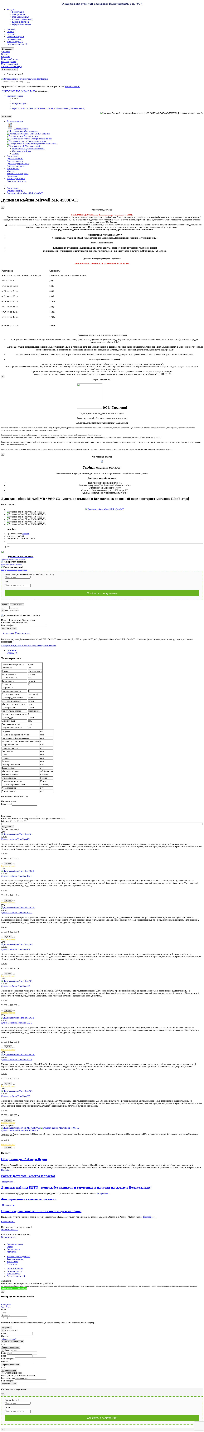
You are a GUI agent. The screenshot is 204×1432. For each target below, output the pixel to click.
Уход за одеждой (33, 146)
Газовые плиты (31, 136)
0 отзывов (8, 633)
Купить (5, 605)
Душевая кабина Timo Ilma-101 (15, 839)
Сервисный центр (15, 36)
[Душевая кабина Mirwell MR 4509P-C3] (104, 509)
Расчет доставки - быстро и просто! (28, 1176)
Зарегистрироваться (10, 1347)
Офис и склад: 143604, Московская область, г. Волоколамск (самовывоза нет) (48, 108)
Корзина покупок (20, 22)
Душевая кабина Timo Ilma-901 (15, 986)
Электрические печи (16, 181)
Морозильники (31, 131)
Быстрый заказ (17, 605)
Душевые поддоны (16, 166)
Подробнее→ (7, 1170)
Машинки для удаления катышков (28, 148)
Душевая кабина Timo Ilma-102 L (16, 876)
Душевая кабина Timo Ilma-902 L (16, 1023)
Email (3, 1333)
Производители (14, 39)
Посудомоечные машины (45, 143)
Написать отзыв (22, 633)
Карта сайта (12, 1261)
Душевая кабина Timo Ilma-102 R (16, 912)
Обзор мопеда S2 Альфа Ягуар (24, 1159)
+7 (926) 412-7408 (41, 1288)
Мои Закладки (13, 1273)
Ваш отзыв (6, 816)
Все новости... (8, 1221)
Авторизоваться (9, 1370)
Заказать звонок (72, 86)
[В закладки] (14, 608)
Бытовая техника (15, 121)
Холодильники (21, 129)
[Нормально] (19, 821)
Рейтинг (5, 821)
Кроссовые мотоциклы (17, 173)
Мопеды (11, 171)
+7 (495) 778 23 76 (9, 91)
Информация (7, 49)
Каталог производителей (18, 1256)
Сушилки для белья (21, 151)
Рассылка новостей (16, 1276)
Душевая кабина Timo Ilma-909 (15, 1096)
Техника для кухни (16, 178)
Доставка (11, 29)
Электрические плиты (41, 139)
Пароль (4, 1336)
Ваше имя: (6, 804)
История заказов (14, 1271)
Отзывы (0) (12, 653)
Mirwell (25, 533)
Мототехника (13, 168)
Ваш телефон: (7, 625)
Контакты (11, 1252)
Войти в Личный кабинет (12, 1342)
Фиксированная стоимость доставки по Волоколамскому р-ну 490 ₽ (102, 3)
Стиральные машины (40, 134)
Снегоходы (12, 176)
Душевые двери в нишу (18, 163)
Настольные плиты (37, 141)
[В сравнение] (17, 608)
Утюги (15, 153)
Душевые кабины (15, 158)
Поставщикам (13, 1249)
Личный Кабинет (15, 1268)
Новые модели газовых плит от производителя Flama (41, 1211)
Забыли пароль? (8, 1339)
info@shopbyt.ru (41, 91)
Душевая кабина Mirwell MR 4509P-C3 (19, 1130)
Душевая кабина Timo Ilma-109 (15, 949)
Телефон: (5, 1315)
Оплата (10, 31)
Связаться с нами (15, 1244)
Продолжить (7, 827)
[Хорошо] (16, 821)
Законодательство (15, 1259)
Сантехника (12, 156)
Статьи (10, 1247)
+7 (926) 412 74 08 (26, 91)
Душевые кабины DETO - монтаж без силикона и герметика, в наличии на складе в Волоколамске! (76, 1187)
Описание (11, 650)
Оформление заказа (21, 24)
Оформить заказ (9, 628)
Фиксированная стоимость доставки (29, 1199)
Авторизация (18, 14)
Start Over (5, 1307)
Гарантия (11, 34)
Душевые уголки (15, 161)
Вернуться (6, 1304)
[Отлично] (12, 821)
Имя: (3, 1309)
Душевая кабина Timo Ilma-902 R (16, 1059)
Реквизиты (12, 1264)
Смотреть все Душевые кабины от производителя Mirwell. (28, 645)
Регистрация (18, 12)
